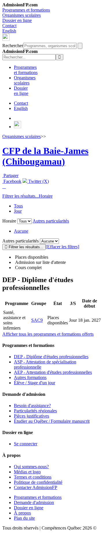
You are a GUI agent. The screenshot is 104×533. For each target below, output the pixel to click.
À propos (22, 512)
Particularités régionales (35, 410)
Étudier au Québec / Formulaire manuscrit (52, 421)
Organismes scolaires (21, 15)
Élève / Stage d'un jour (34, 382)
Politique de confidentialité (38, 482)
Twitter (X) (38, 181)
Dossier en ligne (17, 20)
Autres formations (30, 377)
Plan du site (24, 518)
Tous (18, 205)
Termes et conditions (32, 477)
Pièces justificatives (31, 415)
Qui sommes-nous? (31, 466)
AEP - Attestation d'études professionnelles (53, 372)
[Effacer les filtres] (62, 246)
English (9, 30)
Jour (18, 211)
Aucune (21, 231)
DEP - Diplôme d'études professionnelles (51, 356)
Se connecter (25, 443)
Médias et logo (27, 471)
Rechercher (12, 45)
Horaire (46, 196)
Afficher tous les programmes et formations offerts (48, 334)
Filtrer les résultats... (20, 196)
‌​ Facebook (11, 181)
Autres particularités (51, 220)
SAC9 (37, 320)
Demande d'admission (34, 502)
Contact (9, 25)
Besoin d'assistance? (32, 405)
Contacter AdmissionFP (35, 487)
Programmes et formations (26, 10)
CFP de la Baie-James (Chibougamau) (45, 156)
